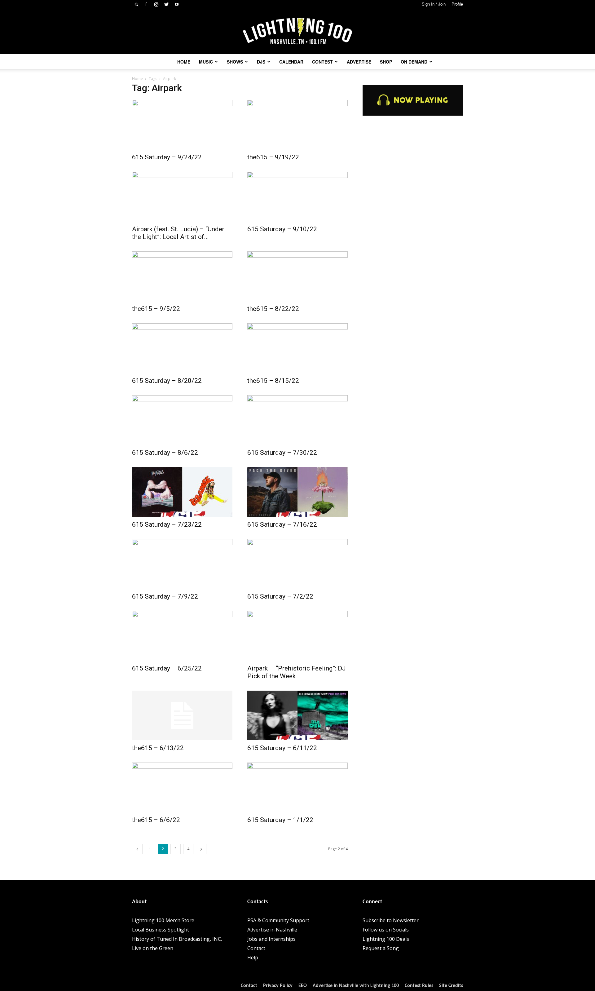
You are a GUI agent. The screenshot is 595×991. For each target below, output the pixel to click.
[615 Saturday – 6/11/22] (297, 715)
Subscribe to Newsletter (391, 920)
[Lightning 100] (297, 31)
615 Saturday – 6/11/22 (282, 748)
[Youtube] (176, 4)
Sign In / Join (434, 4)
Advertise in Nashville (272, 929)
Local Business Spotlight (160, 929)
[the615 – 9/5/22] (182, 276)
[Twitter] (166, 4)
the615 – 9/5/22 (156, 308)
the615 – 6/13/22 (158, 748)
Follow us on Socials (386, 929)
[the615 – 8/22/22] (297, 276)
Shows (235, 62)
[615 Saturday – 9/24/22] (182, 124)
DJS (261, 62)
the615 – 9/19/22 (273, 157)
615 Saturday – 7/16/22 (282, 524)
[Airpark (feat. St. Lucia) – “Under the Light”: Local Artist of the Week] (182, 196)
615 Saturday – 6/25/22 (167, 668)
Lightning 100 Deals (386, 939)
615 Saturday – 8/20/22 (167, 380)
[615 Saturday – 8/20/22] (182, 348)
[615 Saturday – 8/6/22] (182, 420)
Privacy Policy (278, 985)
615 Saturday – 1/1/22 (280, 820)
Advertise (359, 62)
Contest (322, 62)
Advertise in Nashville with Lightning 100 (356, 985)
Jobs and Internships (271, 939)
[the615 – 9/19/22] (297, 124)
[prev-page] (137, 849)
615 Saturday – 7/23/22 (167, 524)
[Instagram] (156, 4)
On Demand (414, 62)
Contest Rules (419, 985)
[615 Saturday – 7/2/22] (297, 564)
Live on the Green (152, 948)
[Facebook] (146, 4)
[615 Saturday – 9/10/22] (297, 196)
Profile (457, 4)
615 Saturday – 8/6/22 (165, 452)
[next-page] (201, 849)
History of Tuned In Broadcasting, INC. (177, 939)
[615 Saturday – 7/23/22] (182, 492)
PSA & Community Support (278, 920)
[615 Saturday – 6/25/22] (182, 636)
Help (252, 957)
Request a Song (381, 948)
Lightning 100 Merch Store (163, 920)
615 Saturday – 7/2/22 (280, 596)
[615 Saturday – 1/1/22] (297, 787)
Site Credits (451, 985)
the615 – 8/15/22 (273, 380)
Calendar (291, 62)
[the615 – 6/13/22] (182, 715)
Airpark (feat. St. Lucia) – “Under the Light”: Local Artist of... (178, 233)
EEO (302, 985)
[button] (136, 4)
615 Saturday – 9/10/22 (282, 229)
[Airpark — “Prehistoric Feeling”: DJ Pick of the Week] (297, 636)
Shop (386, 62)
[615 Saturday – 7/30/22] (297, 420)
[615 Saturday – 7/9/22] (182, 564)
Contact (256, 948)
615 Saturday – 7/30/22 (282, 452)
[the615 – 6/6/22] (182, 787)
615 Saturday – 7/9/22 (165, 596)
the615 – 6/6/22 (156, 820)
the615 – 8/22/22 (273, 308)
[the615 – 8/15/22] (297, 348)
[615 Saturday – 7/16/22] (297, 492)
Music (206, 62)
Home (183, 62)
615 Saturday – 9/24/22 (167, 157)
